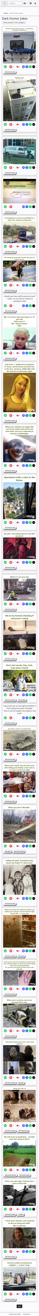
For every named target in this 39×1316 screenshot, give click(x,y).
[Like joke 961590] (5, 66)
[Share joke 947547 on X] (33, 415)
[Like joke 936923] (5, 796)
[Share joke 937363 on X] (33, 754)
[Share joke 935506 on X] (33, 950)
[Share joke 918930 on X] (33, 1251)
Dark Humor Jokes (10, 72)
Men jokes (21, 956)
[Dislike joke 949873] (10, 305)
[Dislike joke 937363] (10, 754)
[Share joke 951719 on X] (33, 246)
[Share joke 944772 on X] (33, 604)
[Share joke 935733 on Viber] (23, 898)
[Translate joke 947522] (18, 465)
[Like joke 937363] (5, 754)
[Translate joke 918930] (18, 1251)
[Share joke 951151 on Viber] (23, 285)
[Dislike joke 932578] (10, 1030)
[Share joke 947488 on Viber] (23, 522)
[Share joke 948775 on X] (33, 353)
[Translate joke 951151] (18, 285)
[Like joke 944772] (5, 604)
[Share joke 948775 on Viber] (23, 353)
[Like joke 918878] (5, 1294)
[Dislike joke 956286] (10, 206)
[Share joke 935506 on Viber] (23, 950)
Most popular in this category (14, 22)
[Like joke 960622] (5, 124)
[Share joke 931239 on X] (33, 1169)
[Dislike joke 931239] (10, 1169)
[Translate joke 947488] (18, 522)
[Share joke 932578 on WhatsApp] (30, 1030)
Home (6, 13)
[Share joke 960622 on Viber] (23, 124)
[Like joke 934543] (5, 988)
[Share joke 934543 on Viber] (23, 988)
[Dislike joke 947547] (10, 415)
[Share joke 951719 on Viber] (23, 246)
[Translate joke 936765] (18, 846)
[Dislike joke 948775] (10, 353)
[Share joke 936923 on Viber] (23, 796)
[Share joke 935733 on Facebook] (26, 898)
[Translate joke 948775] (18, 353)
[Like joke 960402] (5, 167)
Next (19, 1306)
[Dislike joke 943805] (10, 653)
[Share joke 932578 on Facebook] (26, 1030)
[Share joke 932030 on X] (33, 1077)
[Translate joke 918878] (18, 1294)
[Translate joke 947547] (18, 415)
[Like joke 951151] (5, 285)
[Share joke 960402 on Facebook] (26, 167)
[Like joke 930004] (5, 1209)
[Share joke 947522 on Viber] (23, 465)
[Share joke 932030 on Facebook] (26, 1077)
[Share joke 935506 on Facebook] (26, 950)
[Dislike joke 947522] (10, 465)
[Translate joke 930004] (18, 1209)
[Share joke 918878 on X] (33, 1294)
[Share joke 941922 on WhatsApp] (30, 694)
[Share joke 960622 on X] (33, 124)
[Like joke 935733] (5, 898)
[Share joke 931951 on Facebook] (26, 1125)
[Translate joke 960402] (18, 167)
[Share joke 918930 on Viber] (23, 1251)
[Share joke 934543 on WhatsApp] (30, 988)
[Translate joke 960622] (18, 124)
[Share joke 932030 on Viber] (23, 1077)
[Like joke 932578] (5, 1030)
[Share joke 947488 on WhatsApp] (30, 522)
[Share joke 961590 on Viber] (23, 66)
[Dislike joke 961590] (10, 66)
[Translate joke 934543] (18, 988)
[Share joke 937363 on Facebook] (26, 754)
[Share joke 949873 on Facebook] (26, 305)
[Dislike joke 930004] (10, 1209)
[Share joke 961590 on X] (33, 66)
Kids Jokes (8, 851)
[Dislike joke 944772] (10, 604)
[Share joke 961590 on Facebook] (26, 66)
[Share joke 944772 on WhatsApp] (30, 604)
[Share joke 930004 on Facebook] (26, 1209)
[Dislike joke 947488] (10, 522)
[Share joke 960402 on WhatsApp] (30, 167)
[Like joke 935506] (5, 950)
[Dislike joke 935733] (10, 898)
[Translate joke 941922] (18, 694)
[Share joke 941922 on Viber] (23, 694)
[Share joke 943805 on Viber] (23, 653)
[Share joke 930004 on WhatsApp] (30, 1209)
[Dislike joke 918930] (10, 1251)
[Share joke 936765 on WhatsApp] (30, 846)
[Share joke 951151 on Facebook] (26, 285)
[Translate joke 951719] (18, 246)
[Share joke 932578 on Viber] (23, 1030)
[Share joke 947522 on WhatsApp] (30, 465)
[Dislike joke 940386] (10, 717)
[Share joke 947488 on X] (33, 522)
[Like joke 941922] (5, 694)
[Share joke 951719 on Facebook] (26, 246)
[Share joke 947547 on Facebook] (26, 415)
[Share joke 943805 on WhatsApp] (30, 653)
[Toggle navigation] (4, 3)
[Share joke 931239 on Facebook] (26, 1169)
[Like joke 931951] (5, 1125)
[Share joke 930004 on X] (33, 1209)
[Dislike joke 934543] (10, 988)
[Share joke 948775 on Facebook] (26, 353)
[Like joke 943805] (5, 653)
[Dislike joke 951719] (10, 246)
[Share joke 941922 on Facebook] (26, 694)
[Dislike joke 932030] (10, 1077)
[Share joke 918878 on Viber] (23, 1294)
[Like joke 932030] (5, 1077)
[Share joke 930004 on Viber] (23, 1209)
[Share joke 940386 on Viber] (23, 717)
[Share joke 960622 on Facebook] (26, 124)
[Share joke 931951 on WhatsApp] (30, 1125)
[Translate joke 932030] (18, 1077)
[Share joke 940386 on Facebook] (26, 717)
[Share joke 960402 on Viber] (23, 167)
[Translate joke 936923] (18, 796)
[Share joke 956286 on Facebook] (26, 206)
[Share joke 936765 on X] (33, 846)
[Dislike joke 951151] (10, 285)
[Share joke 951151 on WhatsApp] (30, 285)
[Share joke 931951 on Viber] (23, 1125)
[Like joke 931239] (5, 1169)
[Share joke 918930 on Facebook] (26, 1251)
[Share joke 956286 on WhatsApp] (30, 206)
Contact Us (26, 1314)
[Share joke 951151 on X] (33, 285)
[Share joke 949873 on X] (33, 305)
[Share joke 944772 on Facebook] (26, 604)
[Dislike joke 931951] (10, 1125)
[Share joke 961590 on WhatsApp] (30, 66)
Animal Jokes (22, 700)
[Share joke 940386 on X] (33, 717)
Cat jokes (20, 1214)
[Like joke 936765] (5, 846)
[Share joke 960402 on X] (33, 167)
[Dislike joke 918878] (10, 1294)
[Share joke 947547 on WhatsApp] (30, 415)
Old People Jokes (23, 1131)
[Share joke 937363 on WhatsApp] (30, 754)
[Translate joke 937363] (18, 754)
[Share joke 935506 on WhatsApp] (30, 950)
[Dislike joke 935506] (10, 950)
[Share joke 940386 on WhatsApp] (30, 717)
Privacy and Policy (15, 1314)
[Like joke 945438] (5, 562)
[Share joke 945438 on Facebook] (26, 562)
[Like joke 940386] (5, 717)
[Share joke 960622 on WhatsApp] (30, 124)
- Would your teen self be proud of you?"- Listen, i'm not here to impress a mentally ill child (20, 298)
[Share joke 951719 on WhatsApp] (30, 246)
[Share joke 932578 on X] (33, 1030)
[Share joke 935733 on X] (33, 898)
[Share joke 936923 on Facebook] (26, 796)
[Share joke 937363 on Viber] (23, 754)
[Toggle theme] (30, 3)
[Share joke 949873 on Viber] (23, 305)
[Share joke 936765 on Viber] (23, 846)
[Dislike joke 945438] (10, 562)
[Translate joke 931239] (18, 1169)
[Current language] (25, 3)
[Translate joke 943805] (18, 653)
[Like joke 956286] (5, 206)
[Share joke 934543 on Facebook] (26, 988)
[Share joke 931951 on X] (33, 1125)
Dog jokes (21, 1083)
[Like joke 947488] (5, 522)
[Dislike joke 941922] (10, 694)
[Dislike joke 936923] (10, 796)
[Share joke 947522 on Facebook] (26, 465)
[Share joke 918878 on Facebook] (26, 1294)
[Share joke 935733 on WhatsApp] (30, 898)
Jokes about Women (10, 1175)
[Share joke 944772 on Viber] (23, 604)
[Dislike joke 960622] (10, 124)
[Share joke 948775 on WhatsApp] (30, 353)
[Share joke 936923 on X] (33, 796)
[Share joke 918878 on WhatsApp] (30, 1294)
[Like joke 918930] (5, 1251)
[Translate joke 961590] (18, 66)
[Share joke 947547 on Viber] (23, 415)
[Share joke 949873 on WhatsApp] (30, 305)
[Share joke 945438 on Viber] (23, 562)
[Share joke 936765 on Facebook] (26, 846)
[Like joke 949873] (5, 305)
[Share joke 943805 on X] (33, 653)
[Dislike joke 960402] (10, 167)
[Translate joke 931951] (18, 1125)
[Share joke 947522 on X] (33, 465)
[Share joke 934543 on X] (33, 988)
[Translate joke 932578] (18, 1030)
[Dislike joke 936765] (10, 846)
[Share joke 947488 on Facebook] (26, 522)
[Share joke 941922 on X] (33, 694)
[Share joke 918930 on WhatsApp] (30, 1251)
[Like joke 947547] (5, 415)
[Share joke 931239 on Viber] (23, 1169)
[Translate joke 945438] (18, 562)
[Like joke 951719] (5, 246)
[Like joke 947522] (5, 465)
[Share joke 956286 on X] (33, 206)
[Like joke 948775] (5, 353)
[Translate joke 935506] (18, 950)
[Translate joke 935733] (18, 898)
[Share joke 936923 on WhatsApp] (30, 796)
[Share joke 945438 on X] (33, 562)
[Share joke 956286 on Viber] (23, 206)
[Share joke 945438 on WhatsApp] (30, 562)
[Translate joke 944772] (18, 604)
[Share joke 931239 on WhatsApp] (30, 1169)
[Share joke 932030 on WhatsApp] (30, 1077)
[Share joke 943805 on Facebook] (26, 653)
